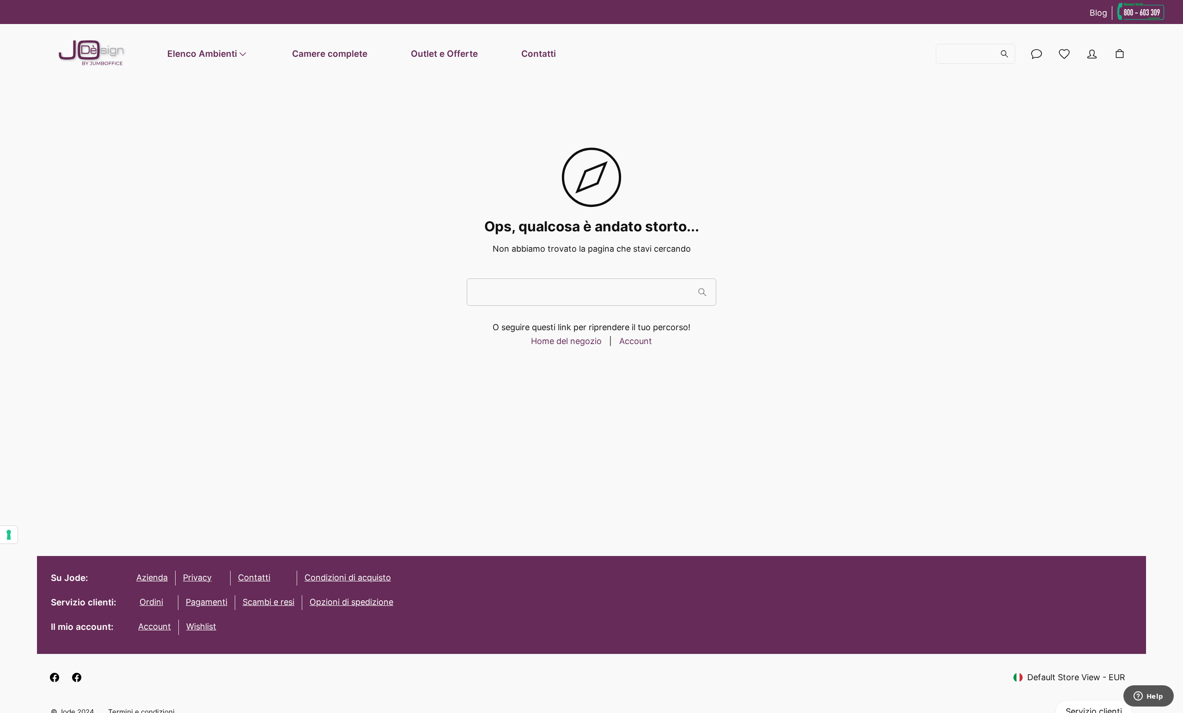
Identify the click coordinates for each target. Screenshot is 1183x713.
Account (635, 341)
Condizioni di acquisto (348, 577)
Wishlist (201, 626)
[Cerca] (702, 292)
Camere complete (329, 53)
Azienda (152, 577)
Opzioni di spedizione (351, 602)
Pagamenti (206, 602)
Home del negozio (566, 341)
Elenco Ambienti (202, 53)
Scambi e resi (268, 602)
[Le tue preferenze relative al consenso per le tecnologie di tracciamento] (9, 535)
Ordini (151, 602)
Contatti (538, 53)
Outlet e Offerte (444, 53)
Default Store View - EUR (1076, 677)
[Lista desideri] (1064, 54)
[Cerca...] (975, 54)
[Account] (1036, 54)
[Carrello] (1119, 54)
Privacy (197, 577)
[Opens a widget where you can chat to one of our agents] (1148, 696)
